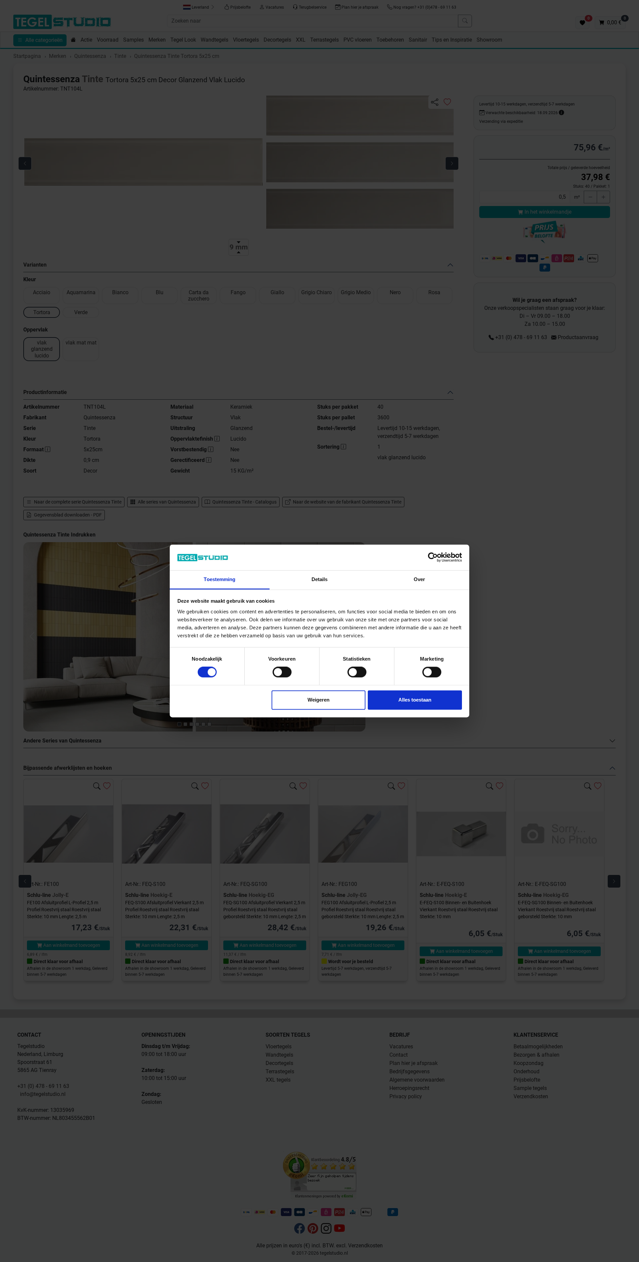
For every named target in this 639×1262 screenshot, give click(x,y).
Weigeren (318, 700)
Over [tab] (419, 579)
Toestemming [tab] (219, 579)
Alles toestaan (414, 700)
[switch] (282, 672)
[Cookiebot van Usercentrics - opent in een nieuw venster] (433, 557)
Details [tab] (320, 579)
